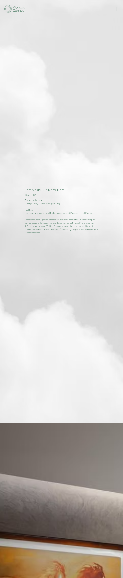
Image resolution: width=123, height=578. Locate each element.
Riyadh (28, 195)
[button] (117, 9)
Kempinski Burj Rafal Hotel (45, 190)
